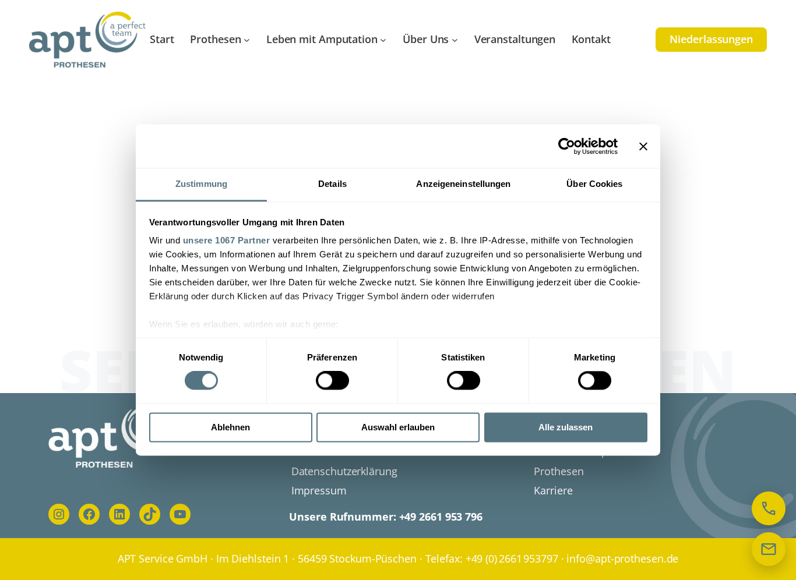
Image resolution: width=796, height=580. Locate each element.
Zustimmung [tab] (201, 184)
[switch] (332, 381)
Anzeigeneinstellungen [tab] (463, 184)
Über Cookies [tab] (594, 184)
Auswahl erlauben (398, 427)
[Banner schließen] (643, 146)
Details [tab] (332, 184)
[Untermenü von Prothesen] (247, 40)
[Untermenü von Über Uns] (455, 40)
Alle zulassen (565, 427)
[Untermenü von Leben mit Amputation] (383, 40)
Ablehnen (230, 427)
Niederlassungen (711, 39)
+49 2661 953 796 (440, 517)
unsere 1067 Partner (226, 240)
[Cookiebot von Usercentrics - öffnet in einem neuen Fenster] (567, 146)
